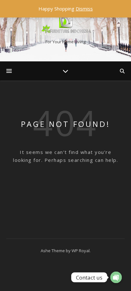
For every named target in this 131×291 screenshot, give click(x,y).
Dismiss (84, 8)
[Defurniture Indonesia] (65, 25)
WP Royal (81, 250)
